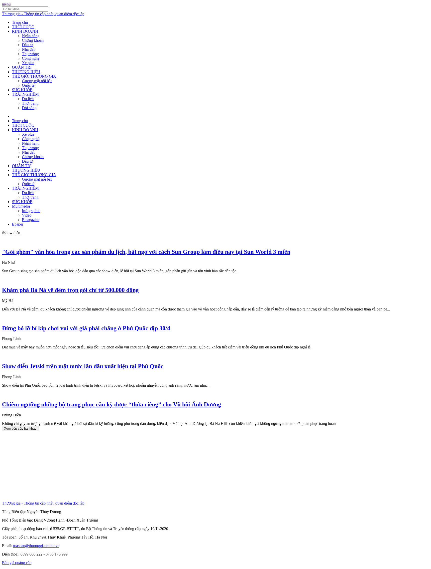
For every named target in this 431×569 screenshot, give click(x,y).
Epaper (17, 224)
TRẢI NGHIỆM (25, 94)
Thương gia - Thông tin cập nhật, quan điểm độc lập (43, 14)
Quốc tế (28, 85)
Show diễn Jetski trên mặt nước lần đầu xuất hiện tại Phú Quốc (82, 366)
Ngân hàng (30, 36)
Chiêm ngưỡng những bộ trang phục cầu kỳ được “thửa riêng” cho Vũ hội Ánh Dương (111, 404)
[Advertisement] (151, 466)
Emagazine (30, 220)
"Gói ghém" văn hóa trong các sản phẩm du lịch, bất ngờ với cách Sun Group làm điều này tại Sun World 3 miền (146, 252)
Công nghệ (30, 58)
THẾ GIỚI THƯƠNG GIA (34, 76)
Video (26, 215)
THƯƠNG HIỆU (26, 72)
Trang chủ (20, 22)
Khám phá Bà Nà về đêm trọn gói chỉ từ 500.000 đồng (70, 290)
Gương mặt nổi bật (37, 81)
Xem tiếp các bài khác (20, 428)
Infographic (31, 211)
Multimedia (21, 206)
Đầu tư (27, 45)
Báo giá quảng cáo (16, 563)
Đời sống (29, 108)
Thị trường (30, 54)
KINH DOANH (25, 31)
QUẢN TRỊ (21, 67)
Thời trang (30, 103)
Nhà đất (28, 49)
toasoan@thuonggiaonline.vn (36, 546)
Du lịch (28, 99)
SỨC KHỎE (22, 90)
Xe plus (28, 63)
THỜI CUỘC (23, 27)
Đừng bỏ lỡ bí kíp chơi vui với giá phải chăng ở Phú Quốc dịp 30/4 (86, 328)
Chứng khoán (33, 40)
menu (6, 4)
